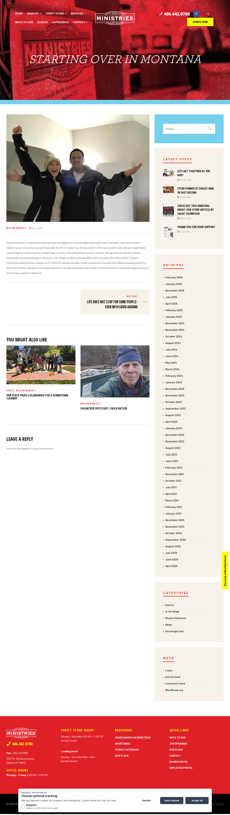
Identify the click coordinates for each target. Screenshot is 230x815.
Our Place (122, 755)
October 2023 (173, 401)
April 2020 (171, 565)
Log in (169, 670)
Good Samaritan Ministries (133, 737)
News (168, 624)
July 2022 (171, 454)
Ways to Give (24, 22)
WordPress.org (174, 690)
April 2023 (171, 421)
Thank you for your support (196, 227)
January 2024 (173, 382)
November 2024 (175, 329)
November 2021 (174, 474)
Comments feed (175, 683)
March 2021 (172, 500)
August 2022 (173, 447)
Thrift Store (55, 13)
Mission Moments (16, 228)
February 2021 (173, 506)
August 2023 (172, 415)
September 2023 (175, 408)
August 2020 (173, 546)
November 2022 (174, 441)
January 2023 (173, 428)
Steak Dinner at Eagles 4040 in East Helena (195, 190)
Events (43, 22)
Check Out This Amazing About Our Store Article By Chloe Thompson (195, 210)
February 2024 (174, 375)
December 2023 (174, 388)
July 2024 (171, 349)
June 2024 (171, 356)
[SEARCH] (209, 129)
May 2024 (171, 362)
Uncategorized (174, 631)
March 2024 (172, 369)
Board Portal (178, 761)
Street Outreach (127, 749)
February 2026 (174, 277)
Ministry (33, 13)
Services (77, 13)
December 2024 (175, 323)
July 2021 (171, 487)
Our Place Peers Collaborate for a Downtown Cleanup (37, 396)
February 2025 (174, 310)
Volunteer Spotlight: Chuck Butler (103, 408)
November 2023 (174, 395)
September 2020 (175, 539)
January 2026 (173, 283)
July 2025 (171, 297)
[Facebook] (196, 14)
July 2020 (171, 552)
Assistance (122, 743)
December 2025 (174, 290)
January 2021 (173, 513)
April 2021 (171, 493)
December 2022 (174, 434)
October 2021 (173, 480)
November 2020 (174, 526)
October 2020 (173, 533)
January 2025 (173, 316)
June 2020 (171, 559)
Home (19, 13)
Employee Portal (181, 767)
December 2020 (174, 520)
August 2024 (173, 342)
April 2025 (171, 303)
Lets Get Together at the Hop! (193, 173)
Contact (79, 22)
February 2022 (174, 467)
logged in (26, 448)
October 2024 (173, 336)
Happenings (60, 22)
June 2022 (171, 460)
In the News (172, 611)
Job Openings (178, 743)
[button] (200, 22)
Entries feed (172, 676)
